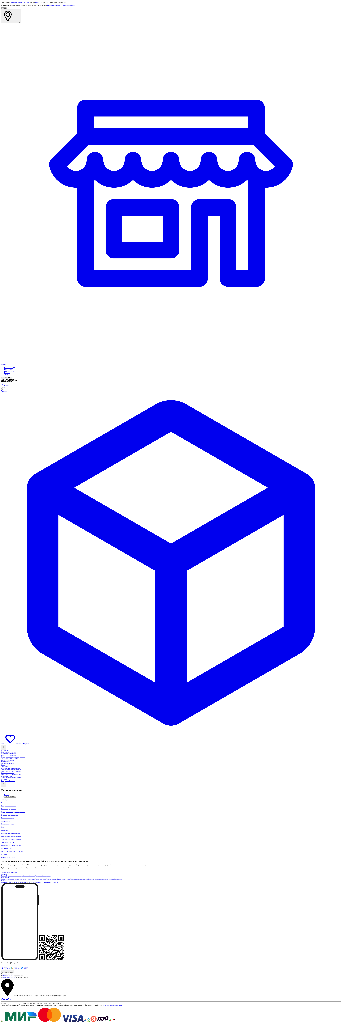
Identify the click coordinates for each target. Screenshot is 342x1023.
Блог (15, 872)
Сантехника (4, 766)
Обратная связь (53, 882)
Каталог (3, 872)
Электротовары (5, 761)
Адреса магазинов (11, 876)
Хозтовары (4, 779)
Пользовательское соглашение (79, 879)
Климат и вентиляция (7, 760)
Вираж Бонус (8, 369)
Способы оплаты (18, 882)
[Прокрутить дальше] (3, 784)
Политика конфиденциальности (98, 879)
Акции (6, 374)
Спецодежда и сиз (6, 776)
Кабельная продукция (7, 763)
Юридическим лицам (7, 879)
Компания (4, 874)
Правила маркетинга (63, 879)
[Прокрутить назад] (3, 747)
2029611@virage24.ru (8, 977)
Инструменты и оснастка (8, 752)
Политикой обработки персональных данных (61, 5)
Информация (5, 877)
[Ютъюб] (10, 1000)
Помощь (3, 880)
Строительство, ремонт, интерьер (11, 769)
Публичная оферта (51, 879)
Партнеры (20, 876)
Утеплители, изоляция (7, 773)
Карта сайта (118, 879)
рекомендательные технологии (20, 2)
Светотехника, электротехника (10, 768)
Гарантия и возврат (42, 882)
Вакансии (26, 876)
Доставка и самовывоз (30, 882)
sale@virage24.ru (7, 976)
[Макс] (8, 1000)
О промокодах (30, 879)
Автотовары (4, 750)
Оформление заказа (7, 882)
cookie (37, 2)
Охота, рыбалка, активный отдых (11, 774)
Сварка (3, 765)
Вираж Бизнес (8, 368)
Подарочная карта (40, 879)
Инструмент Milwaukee (8, 781)
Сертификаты (46, 876)
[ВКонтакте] (4, 1000)
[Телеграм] (6, 1000)
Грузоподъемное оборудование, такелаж (13, 757)
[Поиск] (2, 389)
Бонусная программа (20, 879)
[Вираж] (9, 382)
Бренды (12, 872)
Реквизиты (111, 879)
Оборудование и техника (8, 753)
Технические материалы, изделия (11, 771)
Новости (3, 876)
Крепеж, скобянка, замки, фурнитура (12, 777)
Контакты (7, 373)
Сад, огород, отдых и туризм (9, 758)
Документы (38, 876)
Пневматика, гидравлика (8, 755)
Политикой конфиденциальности (113, 1005)
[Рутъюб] (2, 1000)
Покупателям (8, 371)
